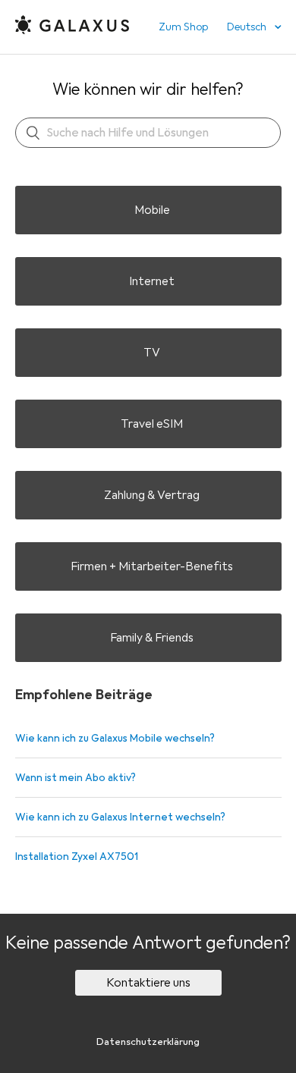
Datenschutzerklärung (148, 1042)
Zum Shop (183, 26)
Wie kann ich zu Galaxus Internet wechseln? (120, 817)
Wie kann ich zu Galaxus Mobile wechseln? (115, 738)
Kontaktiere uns (148, 982)
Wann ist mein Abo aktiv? (75, 777)
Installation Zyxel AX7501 (76, 856)
